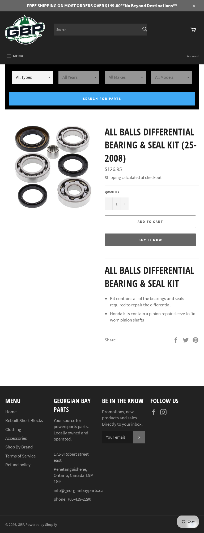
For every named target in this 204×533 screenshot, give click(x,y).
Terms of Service (20, 456)
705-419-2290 (79, 499)
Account (193, 56)
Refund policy (18, 465)
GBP (21, 524)
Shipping (113, 177)
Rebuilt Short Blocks (24, 420)
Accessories (16, 438)
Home (10, 412)
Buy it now (150, 240)
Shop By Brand (19, 447)
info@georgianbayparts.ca (79, 490)
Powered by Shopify (41, 524)
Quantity (112, 192)
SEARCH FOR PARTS (102, 98)
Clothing (13, 429)
